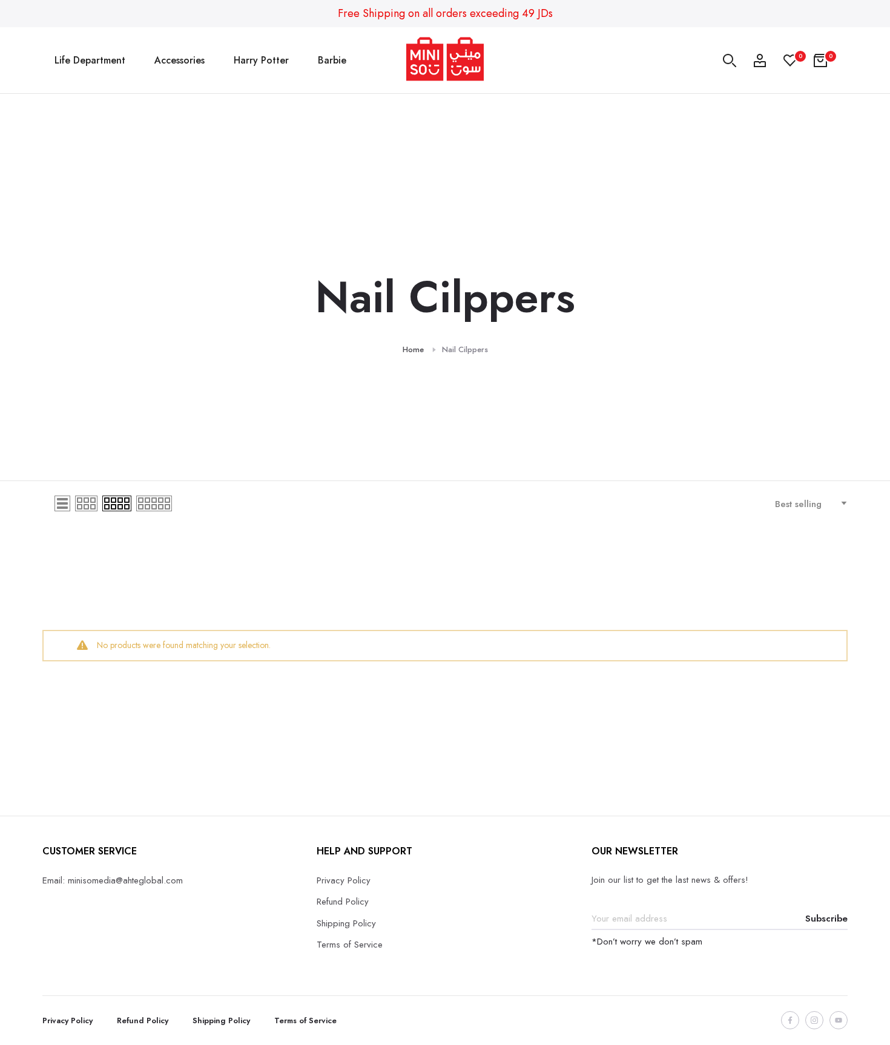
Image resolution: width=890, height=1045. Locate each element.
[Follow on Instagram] (814, 1020)
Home (413, 349)
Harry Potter (261, 60)
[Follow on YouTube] (838, 1020)
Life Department (89, 60)
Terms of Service (350, 944)
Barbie (332, 60)
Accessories (179, 60)
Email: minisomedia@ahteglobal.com (112, 880)
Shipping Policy (346, 923)
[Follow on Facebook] (790, 1020)
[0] (790, 60)
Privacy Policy (344, 880)
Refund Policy (343, 901)
